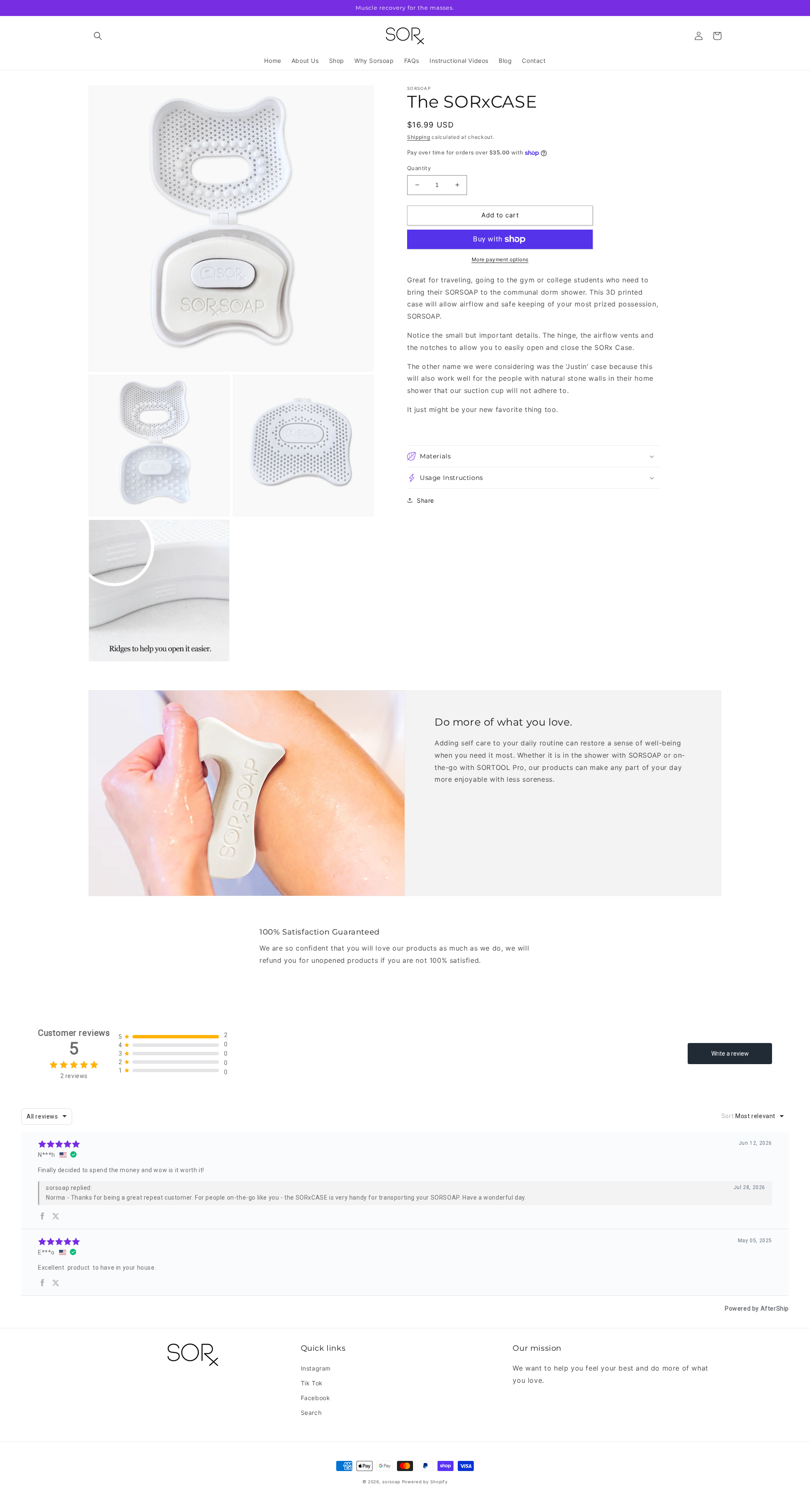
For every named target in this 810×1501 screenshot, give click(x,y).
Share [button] (425, 500)
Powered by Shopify (425, 1481)
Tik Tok (312, 1383)
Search (311, 1412)
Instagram (316, 1368)
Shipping (418, 137)
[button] (98, 36)
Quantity (419, 168)
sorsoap (391, 1481)
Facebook (315, 1397)
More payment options (500, 259)
